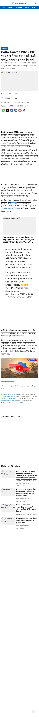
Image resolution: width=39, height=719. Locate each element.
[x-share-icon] (7, 111)
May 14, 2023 (27, 267)
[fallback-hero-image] (8, 474)
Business (10, 396)
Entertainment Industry (8, 416)
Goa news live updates (9, 401)
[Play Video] (19, 368)
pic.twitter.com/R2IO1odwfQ (19, 294)
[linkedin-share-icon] (15, 111)
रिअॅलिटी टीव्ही (13, 208)
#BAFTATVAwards (22, 258)
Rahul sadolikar (11, 98)
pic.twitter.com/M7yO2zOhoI (19, 264)
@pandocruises (17, 261)
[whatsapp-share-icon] (3, 111)
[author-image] (3, 98)
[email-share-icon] (20, 111)
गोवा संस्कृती (19, 7)
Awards (20, 416)
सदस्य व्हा (11, 382)
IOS (21, 403)
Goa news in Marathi (12, 394)
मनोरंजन (14, 203)
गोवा (4, 7)
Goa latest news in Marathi (10, 398)
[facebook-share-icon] (11, 111)
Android (14, 403)
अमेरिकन (4, 208)
